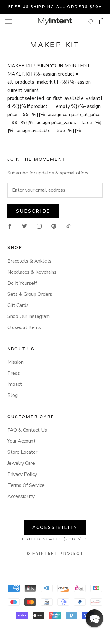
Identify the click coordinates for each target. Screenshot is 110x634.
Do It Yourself (22, 283)
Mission (15, 362)
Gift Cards (18, 305)
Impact (14, 384)
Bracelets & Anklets (29, 261)
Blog (12, 395)
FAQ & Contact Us (27, 430)
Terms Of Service (26, 485)
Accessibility (21, 496)
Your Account (21, 441)
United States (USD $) (52, 539)
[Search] (91, 21)
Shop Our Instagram (28, 316)
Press (13, 373)
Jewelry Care (21, 463)
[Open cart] (102, 21)
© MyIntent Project (55, 553)
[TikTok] (68, 226)
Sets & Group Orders (29, 294)
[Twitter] (24, 226)
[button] (94, 618)
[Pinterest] (53, 226)
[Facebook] (9, 226)
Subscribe (33, 211)
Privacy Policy (22, 474)
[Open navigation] (9, 21)
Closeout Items (24, 327)
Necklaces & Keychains (32, 272)
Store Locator (22, 452)
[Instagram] (39, 226)
